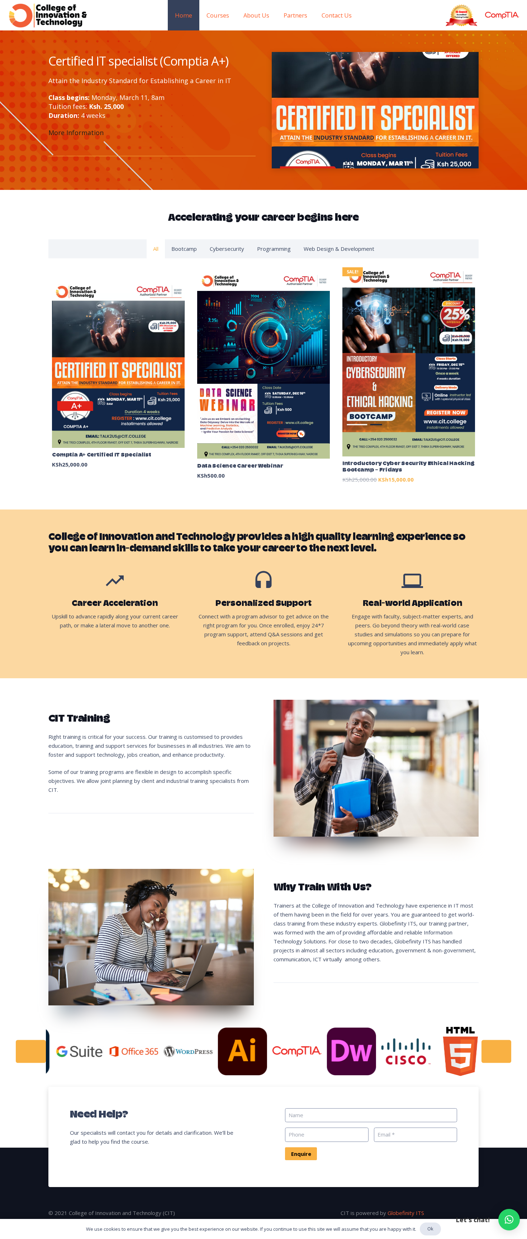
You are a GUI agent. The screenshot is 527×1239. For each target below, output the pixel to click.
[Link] (48, 15)
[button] (509, 1219)
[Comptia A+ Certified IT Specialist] (118, 376)
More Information (76, 132)
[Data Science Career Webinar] (263, 376)
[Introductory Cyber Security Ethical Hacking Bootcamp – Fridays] (409, 376)
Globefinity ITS (406, 1212)
